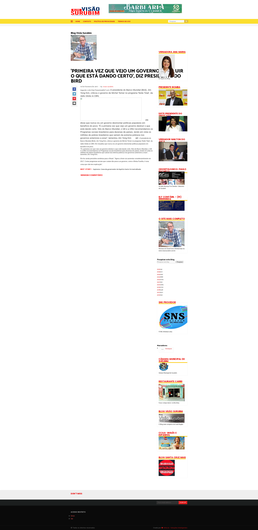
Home (77, 21)
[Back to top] (253, 525)
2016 (160, 295)
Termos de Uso (124, 21)
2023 (160, 277)
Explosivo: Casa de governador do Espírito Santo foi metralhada (117, 169)
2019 (160, 287)
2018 (160, 290)
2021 (160, 282)
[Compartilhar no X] (74, 94)
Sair (72, 518)
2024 (160, 274)
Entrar (73, 516)
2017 (160, 292)
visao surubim (108, 86)
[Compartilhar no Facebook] (74, 89)
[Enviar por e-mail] (74, 103)
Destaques (166, 349)
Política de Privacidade (104, 21)
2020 (160, 285)
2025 (160, 272)
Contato (87, 21)
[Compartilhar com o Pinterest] (74, 98)
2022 (160, 279)
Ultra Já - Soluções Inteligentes (175, 527)
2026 (159, 269)
